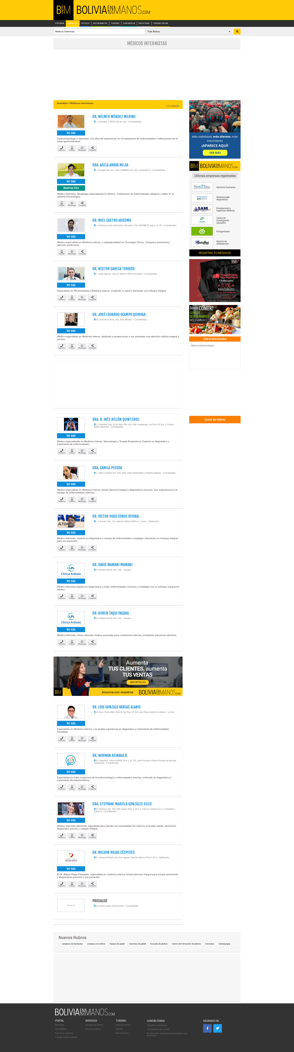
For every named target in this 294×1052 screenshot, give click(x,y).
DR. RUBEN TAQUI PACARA (110, 613)
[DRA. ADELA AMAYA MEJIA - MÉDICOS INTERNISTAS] (71, 170)
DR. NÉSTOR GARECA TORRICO (113, 268)
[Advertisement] (147, 74)
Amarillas (59, 1025)
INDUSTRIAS (144, 23)
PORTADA (59, 23)
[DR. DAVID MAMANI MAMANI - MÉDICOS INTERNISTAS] (71, 570)
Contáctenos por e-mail (158, 1029)
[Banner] (215, 280)
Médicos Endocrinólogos (202, 345)
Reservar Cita (71, 188)
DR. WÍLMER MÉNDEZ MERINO (113, 116)
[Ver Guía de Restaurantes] (215, 320)
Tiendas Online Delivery (66, 1037)
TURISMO (115, 23)
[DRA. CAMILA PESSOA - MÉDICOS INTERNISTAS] (71, 473)
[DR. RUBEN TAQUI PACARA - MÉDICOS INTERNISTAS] (71, 618)
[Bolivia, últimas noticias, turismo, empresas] (85, 1015)
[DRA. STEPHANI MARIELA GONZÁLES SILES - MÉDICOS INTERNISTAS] (71, 809)
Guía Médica (61, 1029)
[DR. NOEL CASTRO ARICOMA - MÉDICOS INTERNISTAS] (71, 225)
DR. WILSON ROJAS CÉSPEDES (113, 852)
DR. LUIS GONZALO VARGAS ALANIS (116, 707)
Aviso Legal (151, 1036)
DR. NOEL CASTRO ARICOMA (111, 220)
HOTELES (85, 23)
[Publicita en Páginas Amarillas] (118, 676)
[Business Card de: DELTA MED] (215, 246)
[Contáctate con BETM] (215, 129)
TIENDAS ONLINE (160, 23)
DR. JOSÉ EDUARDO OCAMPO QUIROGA (118, 314)
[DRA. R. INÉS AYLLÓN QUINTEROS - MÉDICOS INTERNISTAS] (71, 424)
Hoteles (119, 1029)
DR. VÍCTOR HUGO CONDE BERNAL (116, 516)
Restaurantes (122, 1033)
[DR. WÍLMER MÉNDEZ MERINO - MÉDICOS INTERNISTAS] (71, 122)
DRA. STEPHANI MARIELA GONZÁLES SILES (122, 804)
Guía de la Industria (64, 1033)
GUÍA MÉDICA (129, 23)
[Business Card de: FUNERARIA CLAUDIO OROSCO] (215, 191)
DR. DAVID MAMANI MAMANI (112, 564)
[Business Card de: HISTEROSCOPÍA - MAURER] (215, 202)
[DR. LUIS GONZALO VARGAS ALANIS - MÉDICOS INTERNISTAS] (71, 712)
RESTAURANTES (100, 23)
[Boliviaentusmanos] (63, 13)
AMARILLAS (73, 23)
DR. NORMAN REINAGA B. (110, 755)
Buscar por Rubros (215, 419)
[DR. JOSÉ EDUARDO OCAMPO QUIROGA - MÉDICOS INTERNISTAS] (71, 319)
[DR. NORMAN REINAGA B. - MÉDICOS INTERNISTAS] (71, 760)
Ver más (71, 133)
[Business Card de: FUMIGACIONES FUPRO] (215, 235)
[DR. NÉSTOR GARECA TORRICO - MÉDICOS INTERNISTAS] (71, 274)
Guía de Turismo (123, 1025)
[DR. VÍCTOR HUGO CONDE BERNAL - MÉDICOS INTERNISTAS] (71, 521)
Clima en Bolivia (93, 1029)
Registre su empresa (157, 1025)
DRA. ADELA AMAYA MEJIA (110, 165)
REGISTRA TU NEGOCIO (215, 253)
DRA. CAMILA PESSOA (107, 467)
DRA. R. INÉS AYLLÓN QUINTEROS (115, 419)
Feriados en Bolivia (94, 1025)
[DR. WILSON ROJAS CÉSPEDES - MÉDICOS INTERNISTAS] (71, 857)
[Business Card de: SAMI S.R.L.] (215, 213)
